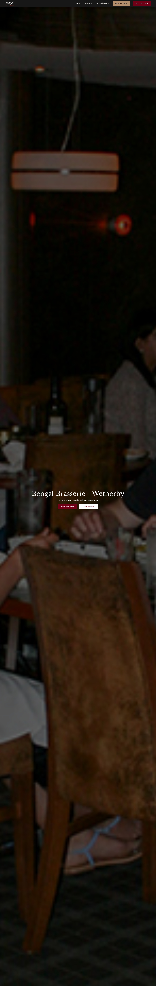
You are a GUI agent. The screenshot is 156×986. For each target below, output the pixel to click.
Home (77, 3)
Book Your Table (142, 3)
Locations (88, 3)
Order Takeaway (121, 3)
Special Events (102, 3)
